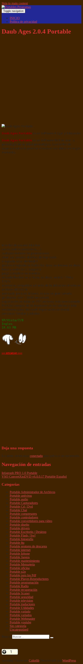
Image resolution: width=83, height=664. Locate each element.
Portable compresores (23, 513)
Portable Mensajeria (22, 564)
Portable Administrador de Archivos (32, 492)
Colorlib (34, 660)
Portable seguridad (21, 597)
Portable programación (24, 582)
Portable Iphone (20, 553)
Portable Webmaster (22, 618)
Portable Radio (19, 586)
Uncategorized (19, 629)
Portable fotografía (21, 539)
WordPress (69, 660)
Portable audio (19, 499)
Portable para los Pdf (23, 575)
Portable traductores (22, 604)
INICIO (15, 18)
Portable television (21, 600)
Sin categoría (18, 626)
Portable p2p (18, 571)
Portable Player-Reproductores (29, 579)
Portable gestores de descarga (28, 546)
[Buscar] (51, 637)
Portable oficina (20, 568)
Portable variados (21, 615)
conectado (36, 456)
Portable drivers (20, 528)
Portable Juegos (20, 557)
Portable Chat (18, 510)
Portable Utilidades (22, 608)
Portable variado (20, 611)
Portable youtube (20, 622)
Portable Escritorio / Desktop (28, 532)
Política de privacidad (23, 21)
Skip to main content (15, 3)
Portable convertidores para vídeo (31, 521)
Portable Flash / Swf (22, 535)
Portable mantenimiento (25, 560)
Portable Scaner (20, 593)
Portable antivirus (21, 495)
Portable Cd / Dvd (21, 506)
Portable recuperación (23, 589)
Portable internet (20, 550)
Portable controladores (24, 517)
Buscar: (6, 636)
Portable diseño (19, 524)
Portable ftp (17, 542)
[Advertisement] (41, 81)
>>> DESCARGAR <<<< (12, 353)
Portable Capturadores (24, 503)
